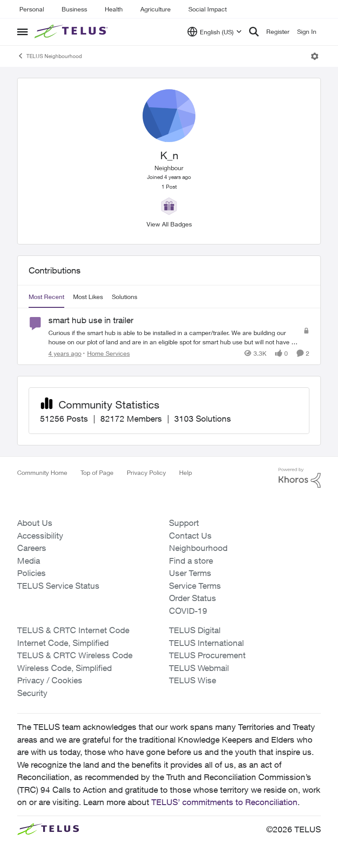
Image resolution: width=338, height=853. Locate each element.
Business (74, 9)
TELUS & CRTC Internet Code (73, 630)
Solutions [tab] (124, 296)
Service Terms (195, 586)
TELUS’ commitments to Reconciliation (224, 802)
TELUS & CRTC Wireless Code (74, 655)
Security (32, 693)
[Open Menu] (315, 56)
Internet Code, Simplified (63, 643)
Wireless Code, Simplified (64, 668)
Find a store (191, 560)
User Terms (190, 573)
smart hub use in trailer (90, 320)
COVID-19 (188, 611)
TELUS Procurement (207, 655)
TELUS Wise (192, 680)
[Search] (254, 31)
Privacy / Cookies (49, 680)
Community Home (42, 472)
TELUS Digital (194, 630)
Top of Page (97, 472)
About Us (34, 523)
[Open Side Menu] (22, 31)
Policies (31, 573)
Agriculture (155, 9)
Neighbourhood (198, 548)
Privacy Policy (146, 472)
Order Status (192, 598)
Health (114, 9)
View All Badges (169, 224)
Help (185, 472)
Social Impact (207, 9)
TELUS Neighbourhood (54, 56)
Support (184, 523)
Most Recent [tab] (46, 296)
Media (28, 560)
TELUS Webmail (199, 668)
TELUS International (206, 643)
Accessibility (40, 535)
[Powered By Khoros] (300, 478)
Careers (31, 548)
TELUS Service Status (58, 586)
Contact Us (190, 535)
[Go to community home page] (72, 32)
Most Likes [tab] (88, 296)
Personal (31, 9)
